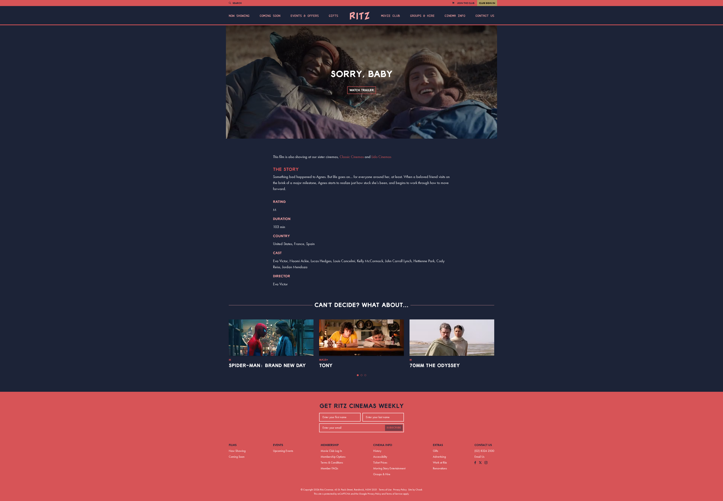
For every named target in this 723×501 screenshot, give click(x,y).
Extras (438, 445)
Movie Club (390, 15)
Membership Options (333, 457)
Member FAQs (329, 468)
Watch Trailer (361, 90)
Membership (330, 445)
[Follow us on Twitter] (480, 463)
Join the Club (465, 3)
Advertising (439, 457)
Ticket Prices (380, 462)
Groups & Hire (422, 15)
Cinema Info (455, 15)
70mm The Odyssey (435, 365)
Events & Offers (305, 15)
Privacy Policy (400, 489)
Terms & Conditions (332, 462)
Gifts (333, 15)
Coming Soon (270, 15)
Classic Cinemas (352, 156)
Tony (326, 365)
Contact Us (484, 15)
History (377, 451)
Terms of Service (394, 493)
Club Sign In (487, 3)
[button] (358, 375)
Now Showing (239, 15)
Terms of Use (385, 489)
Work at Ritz (440, 462)
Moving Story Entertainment (389, 468)
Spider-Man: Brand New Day (267, 365)
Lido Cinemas (381, 156)
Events (278, 445)
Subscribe (394, 427)
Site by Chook (415, 489)
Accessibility (380, 457)
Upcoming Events (283, 451)
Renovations (440, 468)
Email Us (479, 457)
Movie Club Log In (331, 451)
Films (233, 445)
